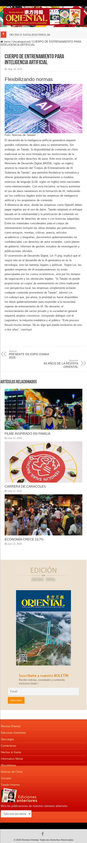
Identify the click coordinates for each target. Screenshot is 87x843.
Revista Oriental (10, 726)
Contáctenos (8, 745)
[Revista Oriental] (43, 16)
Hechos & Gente (11, 752)
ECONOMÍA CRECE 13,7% (24, 539)
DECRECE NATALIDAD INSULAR (30, 34)
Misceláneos (8, 765)
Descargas (7, 739)
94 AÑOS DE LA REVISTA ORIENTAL (61, 363)
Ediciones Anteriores (13, 732)
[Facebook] (43, 834)
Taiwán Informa (10, 784)
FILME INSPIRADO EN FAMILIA (27, 433)
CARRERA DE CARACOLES (25, 486)
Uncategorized (21, 41)
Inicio (6, 41)
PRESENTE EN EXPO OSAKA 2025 (29, 354)
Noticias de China (11, 771)
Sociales (6, 778)
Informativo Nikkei (12, 758)
